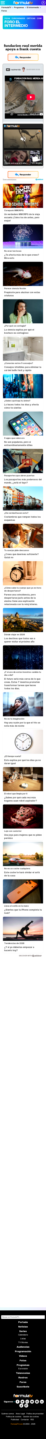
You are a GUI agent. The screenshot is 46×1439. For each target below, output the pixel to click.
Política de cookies (13, 1416)
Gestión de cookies (31, 1416)
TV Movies (23, 1342)
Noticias (23, 1326)
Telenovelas (23, 1373)
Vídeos (23, 1356)
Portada (23, 1322)
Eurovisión (23, 1368)
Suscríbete (23, 1386)
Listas (23, 1338)
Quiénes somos (7, 1414)
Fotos (23, 1360)
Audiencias (23, 1346)
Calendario (23, 1334)
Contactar (25, 1419)
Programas (19, 7)
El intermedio (33, 7)
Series (23, 1331)
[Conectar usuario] (43, 3)
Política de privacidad (34, 1414)
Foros (4, 10)
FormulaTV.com (17, 1424)
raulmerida (16, 69)
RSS (32, 1419)
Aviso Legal (20, 1414)
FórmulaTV (6, 7)
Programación (23, 1351)
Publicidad (15, 1419)
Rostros (23, 1377)
